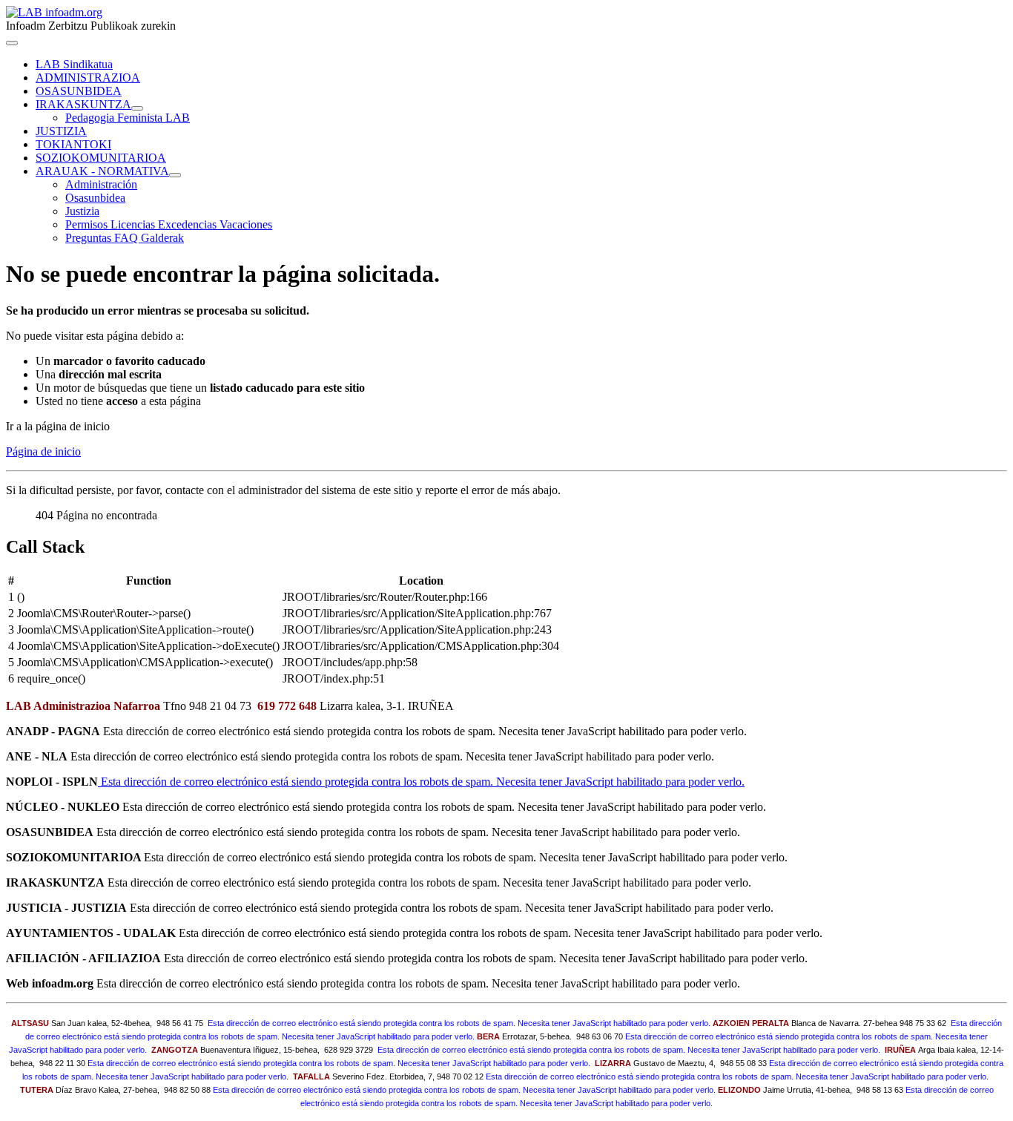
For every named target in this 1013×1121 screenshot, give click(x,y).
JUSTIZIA (61, 131)
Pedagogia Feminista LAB (127, 117)
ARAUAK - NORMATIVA (102, 171)
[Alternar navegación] (12, 43)
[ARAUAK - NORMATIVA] (175, 175)
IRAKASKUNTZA (83, 104)
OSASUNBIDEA (79, 91)
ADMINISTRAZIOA (88, 77)
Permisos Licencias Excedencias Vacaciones (168, 224)
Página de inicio (43, 451)
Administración (101, 184)
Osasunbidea (95, 197)
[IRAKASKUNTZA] (137, 108)
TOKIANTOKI (73, 144)
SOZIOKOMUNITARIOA (101, 157)
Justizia (82, 211)
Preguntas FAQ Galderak (124, 237)
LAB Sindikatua (74, 64)
